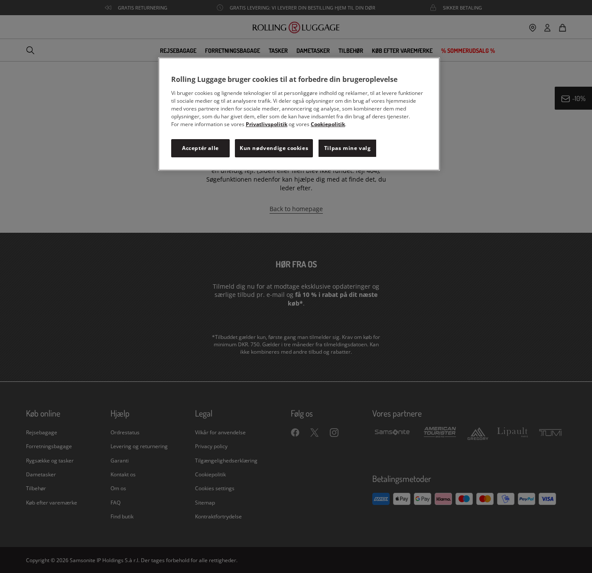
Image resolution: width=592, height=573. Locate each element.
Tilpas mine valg (347, 148)
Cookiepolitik (328, 124)
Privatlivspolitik (266, 124)
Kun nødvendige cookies (274, 148)
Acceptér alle (200, 148)
